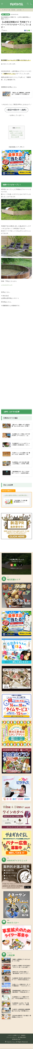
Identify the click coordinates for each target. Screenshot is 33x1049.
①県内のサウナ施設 (17, 135)
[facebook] (25, 30)
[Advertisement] (16, 378)
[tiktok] (21, 565)
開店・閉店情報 (5, 14)
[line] (29, 30)
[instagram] (11, 565)
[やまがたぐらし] (16, 4)
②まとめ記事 (15, 137)
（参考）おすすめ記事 (16, 133)
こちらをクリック (6, 285)
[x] (27, 30)
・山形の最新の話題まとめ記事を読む (15, 495)
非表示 (18, 128)
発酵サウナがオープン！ (16, 131)
